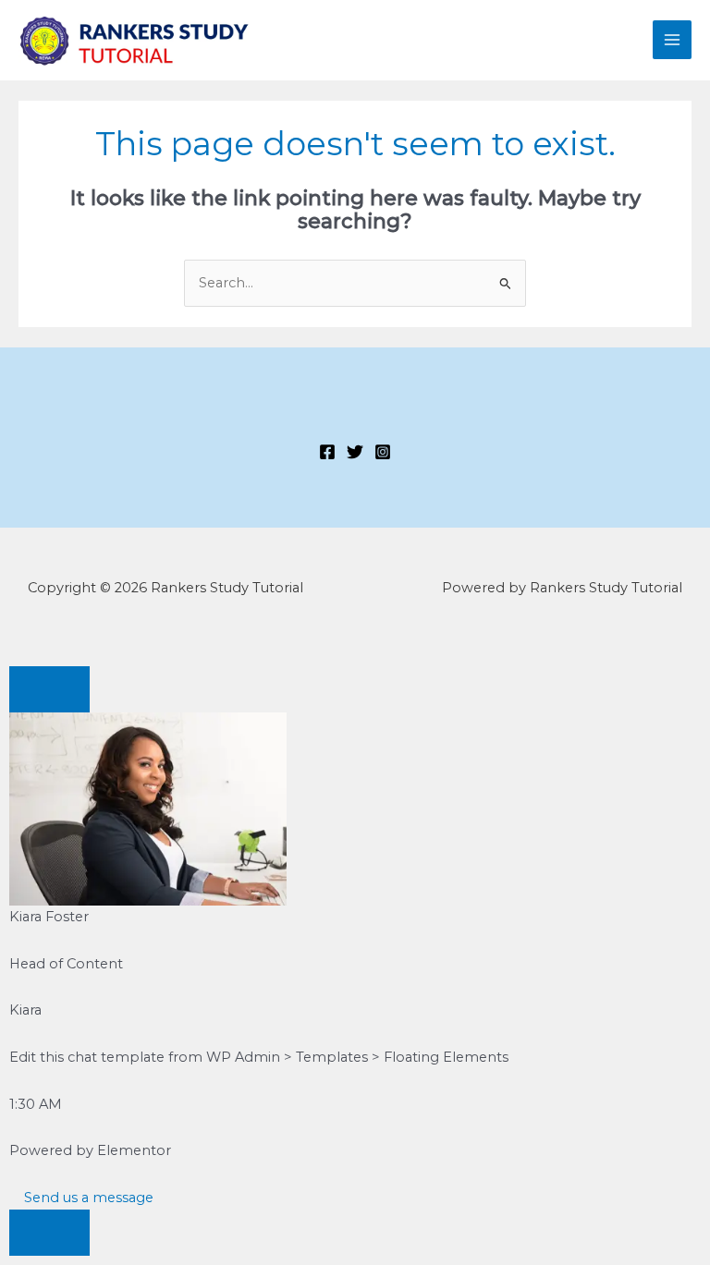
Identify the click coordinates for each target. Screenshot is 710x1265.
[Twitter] (355, 452)
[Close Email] (49, 689)
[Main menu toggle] (672, 39)
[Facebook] (327, 452)
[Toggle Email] (49, 1233)
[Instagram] (382, 452)
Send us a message (86, 1197)
